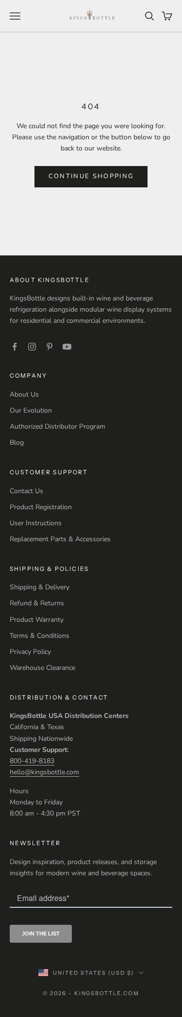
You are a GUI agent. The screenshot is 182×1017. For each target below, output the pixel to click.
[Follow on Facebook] (14, 346)
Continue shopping (91, 176)
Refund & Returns (37, 603)
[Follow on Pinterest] (49, 346)
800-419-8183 (32, 761)
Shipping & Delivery (39, 587)
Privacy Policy (30, 651)
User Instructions (36, 523)
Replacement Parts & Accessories (60, 539)
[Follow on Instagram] (32, 346)
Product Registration (41, 507)
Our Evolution (31, 410)
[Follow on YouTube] (67, 346)
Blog (17, 442)
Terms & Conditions (39, 635)
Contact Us (26, 491)
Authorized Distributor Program (57, 426)
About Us (24, 394)
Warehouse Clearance (42, 667)
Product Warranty (37, 619)
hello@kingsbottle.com (44, 772)
